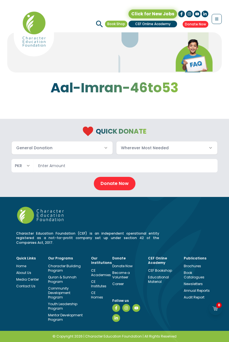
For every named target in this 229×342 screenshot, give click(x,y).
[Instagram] (126, 308)
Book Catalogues (194, 275)
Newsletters (193, 283)
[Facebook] (116, 308)
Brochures (192, 266)
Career (118, 283)
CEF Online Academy (153, 23)
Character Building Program (64, 268)
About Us (23, 272)
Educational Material (158, 279)
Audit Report (194, 297)
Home (21, 266)
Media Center (27, 279)
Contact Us (25, 286)
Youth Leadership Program (62, 306)
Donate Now (195, 24)
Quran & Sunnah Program (62, 279)
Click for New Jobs (152, 14)
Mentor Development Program (65, 317)
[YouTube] (136, 308)
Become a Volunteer (121, 275)
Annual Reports (197, 290)
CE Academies (101, 272)
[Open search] (99, 24)
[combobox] (62, 148)
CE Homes (97, 295)
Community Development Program (59, 293)
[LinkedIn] (116, 318)
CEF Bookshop (160, 270)
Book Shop (116, 23)
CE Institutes (98, 283)
